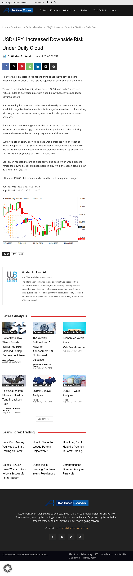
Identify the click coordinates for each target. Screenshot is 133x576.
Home (5, 27)
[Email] (45, 66)
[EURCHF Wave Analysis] (74, 380)
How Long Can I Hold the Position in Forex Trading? (73, 447)
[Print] (53, 66)
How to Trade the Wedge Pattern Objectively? (43, 447)
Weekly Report (9, 332)
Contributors (17, 27)
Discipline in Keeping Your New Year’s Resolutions (44, 469)
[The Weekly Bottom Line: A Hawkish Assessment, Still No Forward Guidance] (44, 327)
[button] (7, 568)
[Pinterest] (21, 66)
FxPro (35, 399)
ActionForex (8, 360)
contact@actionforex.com (73, 528)
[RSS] (52, 3)
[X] (55, 3)
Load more (43, 418)
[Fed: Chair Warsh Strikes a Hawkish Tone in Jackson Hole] (14, 380)
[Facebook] (48, 3)
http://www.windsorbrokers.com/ (37, 277)
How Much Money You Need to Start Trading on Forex (13, 447)
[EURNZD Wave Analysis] (44, 380)
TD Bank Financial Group (42, 365)
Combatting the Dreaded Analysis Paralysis (73, 469)
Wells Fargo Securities (74, 347)
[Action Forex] (18, 10)
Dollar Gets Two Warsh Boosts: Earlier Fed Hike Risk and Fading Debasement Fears (14, 346)
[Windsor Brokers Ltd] (5, 56)
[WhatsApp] (29, 66)
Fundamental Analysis (43, 332)
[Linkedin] (37, 66)
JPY (14, 254)
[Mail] (62, 537)
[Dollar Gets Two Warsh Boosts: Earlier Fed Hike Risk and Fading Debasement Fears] (14, 327)
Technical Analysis (34, 27)
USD (21, 254)
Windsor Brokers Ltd (22, 56)
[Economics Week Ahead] (74, 327)
